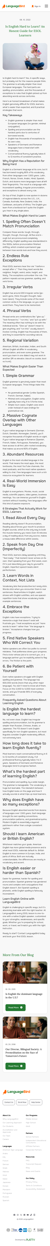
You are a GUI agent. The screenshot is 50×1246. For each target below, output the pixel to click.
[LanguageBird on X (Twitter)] (21, 1215)
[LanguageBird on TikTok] (31, 1215)
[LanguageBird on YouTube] (28, 1215)
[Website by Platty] (25, 1240)
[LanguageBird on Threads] (35, 1215)
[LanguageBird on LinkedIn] (25, 1215)
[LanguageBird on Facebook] (15, 1215)
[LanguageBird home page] (13, 6)
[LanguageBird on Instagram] (18, 1215)
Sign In (37, 6)
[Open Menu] (46, 6)
